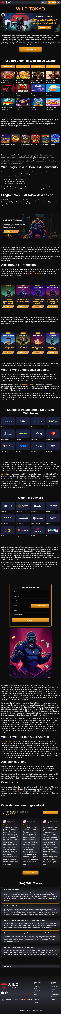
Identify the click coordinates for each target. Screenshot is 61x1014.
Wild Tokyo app (6, 741)
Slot (52, 66)
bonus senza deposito (27, 384)
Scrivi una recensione (50, 812)
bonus (47, 697)
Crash (36, 66)
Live (22, 66)
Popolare (7, 66)
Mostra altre (30, 872)
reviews (18, 791)
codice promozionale (35, 273)
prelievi (4, 474)
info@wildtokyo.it (55, 994)
